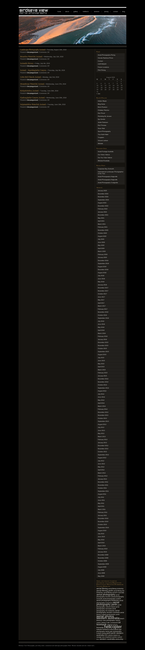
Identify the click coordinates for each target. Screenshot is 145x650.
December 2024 (103, 194)
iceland (111, 629)
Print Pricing (102, 70)
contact (115, 11)
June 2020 (101, 242)
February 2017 (102, 309)
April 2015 (101, 366)
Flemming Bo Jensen (105, 116)
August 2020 (102, 236)
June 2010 (101, 536)
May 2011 (101, 503)
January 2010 (102, 552)
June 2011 (101, 500)
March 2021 (102, 224)
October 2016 (102, 315)
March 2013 (102, 436)
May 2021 (101, 218)
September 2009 (103, 564)
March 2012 (102, 473)
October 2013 (102, 418)
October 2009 (102, 561)
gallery (75, 11)
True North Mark (103, 134)
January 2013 (102, 442)
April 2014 (101, 403)
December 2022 (103, 206)
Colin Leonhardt (111, 622)
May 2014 (101, 400)
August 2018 (102, 272)
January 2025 (102, 190)
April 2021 (101, 221)
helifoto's (86, 11)
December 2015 (103, 342)
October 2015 (102, 348)
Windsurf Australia (103, 160)
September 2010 (103, 527)
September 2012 (103, 454)
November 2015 (103, 345)
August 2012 (102, 457)
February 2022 (102, 209)
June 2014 (101, 397)
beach (122, 618)
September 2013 (103, 421)
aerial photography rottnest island (108, 606)
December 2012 (103, 445)
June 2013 (101, 430)
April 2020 (101, 248)
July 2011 (101, 497)
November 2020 (103, 230)
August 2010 (102, 530)
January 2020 (102, 257)
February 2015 (102, 372)
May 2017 (101, 300)
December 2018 (103, 269)
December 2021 (103, 215)
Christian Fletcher (103, 110)
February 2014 (102, 409)
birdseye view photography (105, 620)
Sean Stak (101, 128)
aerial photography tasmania (107, 608)
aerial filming (102, 588)
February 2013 (102, 439)
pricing (106, 11)
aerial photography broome (107, 596)
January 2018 (102, 285)
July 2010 (101, 533)
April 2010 (101, 542)
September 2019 (103, 263)
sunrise (114, 637)
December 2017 (103, 288)
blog (123, 11)
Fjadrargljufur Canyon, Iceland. (32, 97)
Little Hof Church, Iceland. (30, 77)
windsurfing (119, 639)
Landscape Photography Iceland (32, 49)
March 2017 (102, 306)
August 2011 (102, 494)
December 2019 (103, 260)
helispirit (99, 629)
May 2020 (101, 245)
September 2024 (103, 200)
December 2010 (103, 518)
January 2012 (102, 479)
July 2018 (101, 275)
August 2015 (102, 354)
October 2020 (102, 233)
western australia (107, 639)
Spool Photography (104, 131)
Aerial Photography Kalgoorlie (107, 176)
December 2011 (103, 482)
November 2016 (103, 312)
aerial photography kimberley (107, 600)
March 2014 (102, 406)
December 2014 (103, 379)
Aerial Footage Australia (105, 151)
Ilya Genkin (101, 119)
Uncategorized (32, 52)
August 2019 (102, 266)
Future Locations (103, 67)
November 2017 (103, 291)
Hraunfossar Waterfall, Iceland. (32, 83)
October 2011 (102, 488)
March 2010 (102, 546)
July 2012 (101, 461)
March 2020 (102, 251)
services (96, 11)
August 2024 (102, 203)
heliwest (105, 629)
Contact (100, 61)
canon (117, 620)
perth (108, 633)
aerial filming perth (104, 590)
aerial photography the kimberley (106, 609)
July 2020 (101, 239)
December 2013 (103, 412)
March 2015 (102, 370)
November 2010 (103, 521)
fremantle (100, 628)
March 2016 (102, 333)
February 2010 (102, 549)
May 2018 (101, 281)
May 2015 (101, 363)
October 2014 (102, 385)
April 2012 (101, 470)
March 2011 (101, 509)
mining (104, 633)
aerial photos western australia (108, 617)
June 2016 (101, 324)
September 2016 (103, 318)
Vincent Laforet (103, 140)
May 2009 (101, 576)
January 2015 (102, 376)
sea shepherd (106, 637)
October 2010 (102, 524)
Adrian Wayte (102, 101)
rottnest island (112, 635)
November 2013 (103, 415)
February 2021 (102, 227)
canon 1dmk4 (101, 622)
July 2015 (101, 357)
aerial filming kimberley (116, 588)
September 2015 (103, 351)
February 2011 (102, 512)
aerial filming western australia (114, 592)
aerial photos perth (113, 614)
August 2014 (102, 391)
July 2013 (101, 427)
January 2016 (102, 339)
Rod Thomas (102, 125)
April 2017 (101, 303)
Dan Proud (101, 113)
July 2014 (101, 394)
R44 (106, 635)
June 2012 (101, 464)
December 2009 (103, 555)
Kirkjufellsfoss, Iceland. (29, 90)
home (59, 11)
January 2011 (102, 515)
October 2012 (102, 451)
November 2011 (103, 485)
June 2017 (101, 297)
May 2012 (101, 467)
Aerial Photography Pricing (106, 55)
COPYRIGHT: (102, 64)
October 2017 (102, 294)
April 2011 (101, 506)
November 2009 (103, 558)
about (67, 11)
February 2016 (102, 336)
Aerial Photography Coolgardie (108, 182)
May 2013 (101, 433)
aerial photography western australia (108, 612)
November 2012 (103, 448)
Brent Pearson (102, 107)
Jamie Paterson (103, 122)
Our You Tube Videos (105, 157)
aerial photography (105, 594)
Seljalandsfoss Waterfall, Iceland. (33, 104)
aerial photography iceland (112, 598)
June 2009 (101, 573)
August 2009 (102, 567)
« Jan (98, 93)
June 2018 (101, 278)
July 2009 (101, 570)
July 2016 (101, 321)
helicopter (113, 626)
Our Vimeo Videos (104, 154)
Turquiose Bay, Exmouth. (106, 169)
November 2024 (103, 196)
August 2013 (102, 424)
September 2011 (103, 491)
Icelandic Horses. (27, 63)
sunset (119, 637)
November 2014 (103, 382)
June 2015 (101, 360)
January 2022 (102, 212)
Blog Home (101, 104)
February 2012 (102, 476)
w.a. (97, 639)
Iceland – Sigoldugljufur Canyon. (33, 70)
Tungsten (101, 137)
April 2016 (101, 330)
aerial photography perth (107, 603)
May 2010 (101, 539)
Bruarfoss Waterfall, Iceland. (31, 56)
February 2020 (102, 254)
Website (100, 143)
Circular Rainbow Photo (105, 58)
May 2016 (101, 327)
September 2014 (103, 388)
